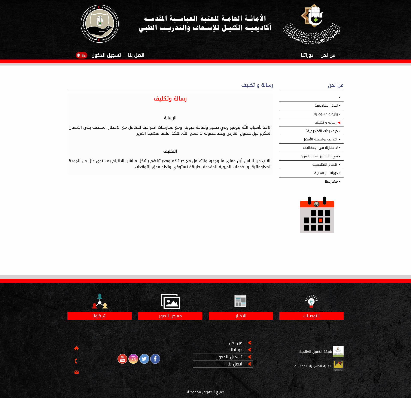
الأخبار (240, 316)
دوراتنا (307, 55)
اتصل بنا (135, 55)
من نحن (327, 55)
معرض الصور (170, 316)
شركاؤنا (99, 316)
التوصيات (311, 316)
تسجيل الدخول (106, 55)
